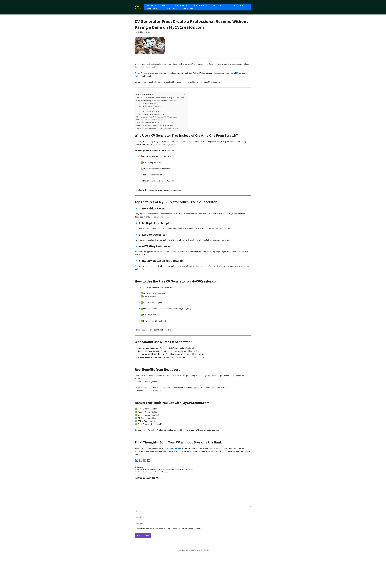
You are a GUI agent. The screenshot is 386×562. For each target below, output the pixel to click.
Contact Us (171, 9)
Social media (219, 6)
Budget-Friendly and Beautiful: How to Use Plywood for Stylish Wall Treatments (165, 469)
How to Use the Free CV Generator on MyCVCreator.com (157, 117)
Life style (152, 9)
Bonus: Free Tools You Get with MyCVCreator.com (155, 125)
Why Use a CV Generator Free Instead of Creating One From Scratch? (161, 98)
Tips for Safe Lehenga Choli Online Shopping (152, 472)
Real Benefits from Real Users (148, 123)
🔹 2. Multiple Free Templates (151, 106)
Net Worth (188, 9)
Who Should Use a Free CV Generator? (151, 120)
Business (179, 6)
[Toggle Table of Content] (184, 94)
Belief (150, 6)
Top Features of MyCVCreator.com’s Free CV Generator (157, 101)
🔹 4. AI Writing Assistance (150, 111)
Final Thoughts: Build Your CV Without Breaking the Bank (157, 128)
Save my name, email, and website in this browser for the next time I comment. (169, 528)
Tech (164, 6)
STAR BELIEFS (138, 7)
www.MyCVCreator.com (156, 293)
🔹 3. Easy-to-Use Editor (149, 109)
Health (237, 6)
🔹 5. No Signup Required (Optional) (153, 114)
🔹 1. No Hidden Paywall (149, 103)
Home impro (198, 6)
